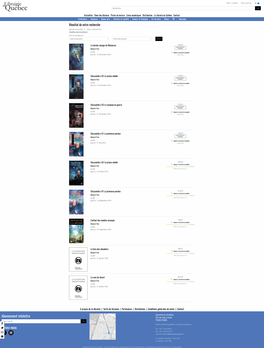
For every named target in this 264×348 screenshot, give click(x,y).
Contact (176, 15)
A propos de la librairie (90, 309)
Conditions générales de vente (161, 309)
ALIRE (93, 52)
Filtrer (159, 39)
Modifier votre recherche (78, 32)
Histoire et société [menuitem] (121, 19)
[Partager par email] (2, 332)
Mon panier (246, 3)
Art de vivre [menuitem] (156, 19)
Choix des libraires (101, 15)
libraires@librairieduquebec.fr (184, 168)
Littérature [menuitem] (82, 19)
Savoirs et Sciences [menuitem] (140, 19)
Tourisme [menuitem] (182, 19)
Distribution (147, 15)
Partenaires (127, 309)
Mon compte (232, 3)
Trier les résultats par (76, 35)
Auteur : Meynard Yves (94, 29)
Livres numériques (133, 15)
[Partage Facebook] (2, 323)
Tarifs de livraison (111, 309)
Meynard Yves (95, 49)
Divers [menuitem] (166, 19)
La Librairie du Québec (163, 15)
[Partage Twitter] (2, 327)
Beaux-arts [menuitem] (105, 19)
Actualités (88, 15)
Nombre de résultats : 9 (77, 29)
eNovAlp (179, 347)
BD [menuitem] (174, 19)
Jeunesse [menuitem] (94, 19)
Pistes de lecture (118, 15)
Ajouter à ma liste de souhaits (181, 52)
